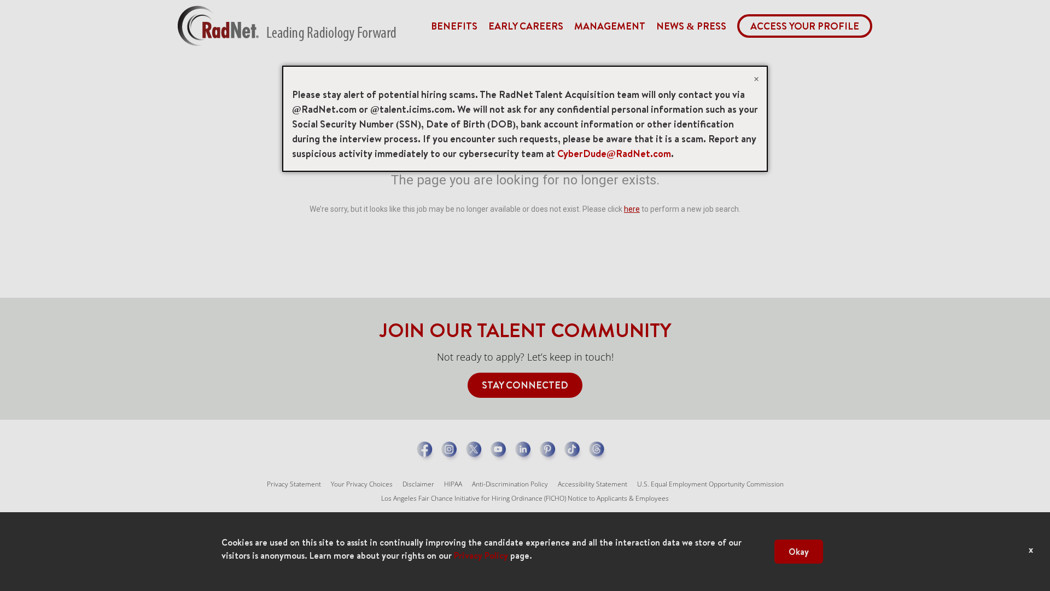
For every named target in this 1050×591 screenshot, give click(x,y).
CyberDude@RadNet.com (614, 153)
